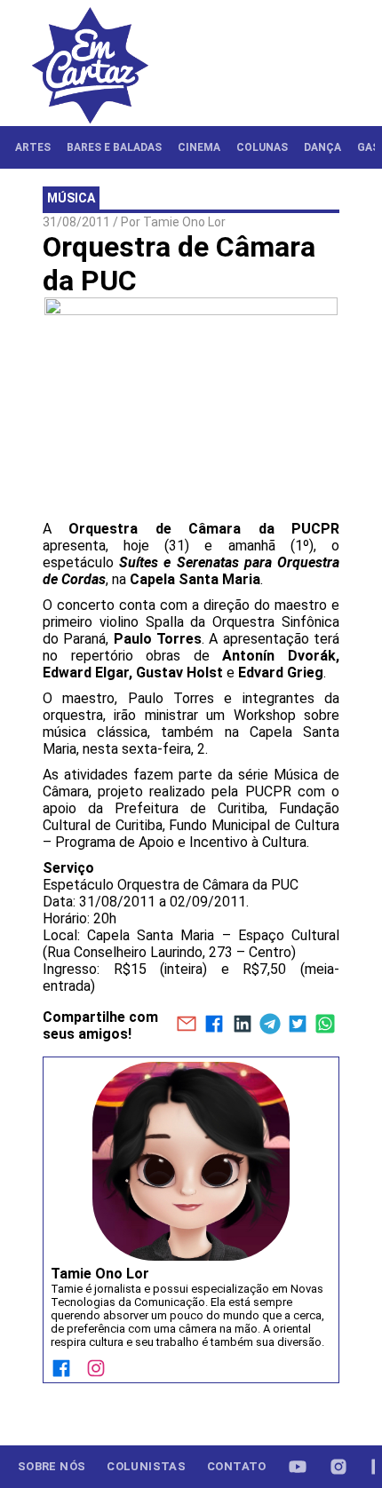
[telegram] (269, 1025)
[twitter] (297, 1025)
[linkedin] (242, 1025)
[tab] (33, 147)
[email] (186, 1025)
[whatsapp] (325, 1025)
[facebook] (214, 1025)
